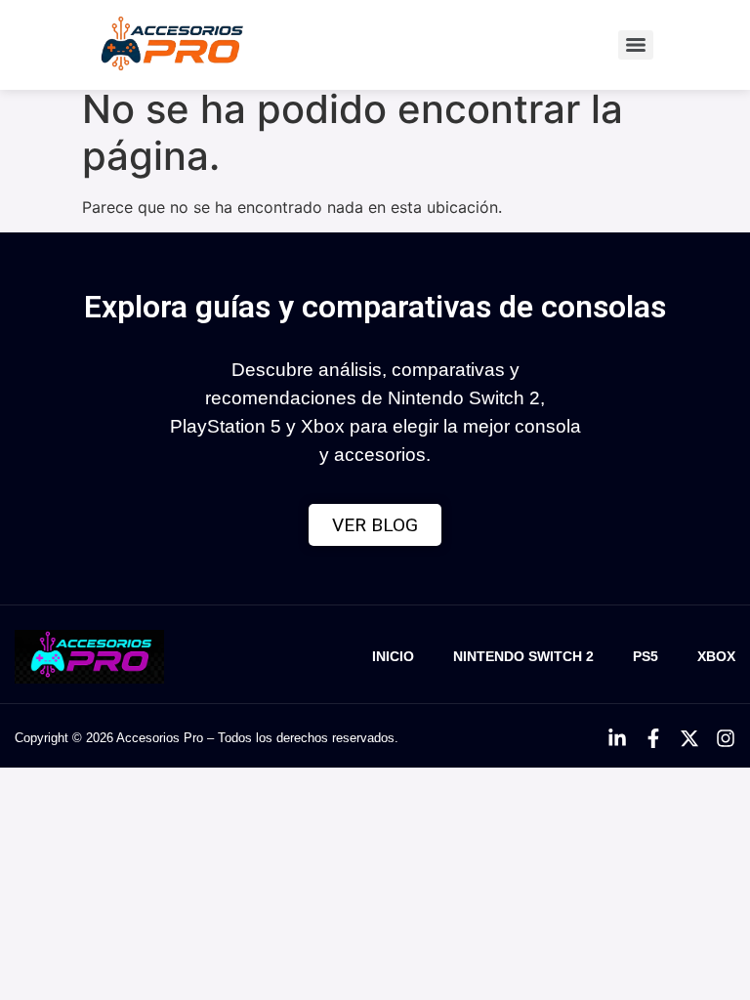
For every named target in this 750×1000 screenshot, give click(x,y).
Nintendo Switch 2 (523, 656)
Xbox (716, 656)
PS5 (645, 656)
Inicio (393, 656)
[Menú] (635, 45)
